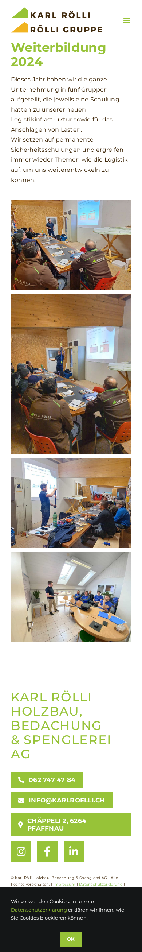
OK (71, 939)
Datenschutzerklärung (101, 884)
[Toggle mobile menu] (127, 20)
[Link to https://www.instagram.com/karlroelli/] (21, 851)
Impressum (64, 884)
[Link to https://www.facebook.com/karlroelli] (47, 851)
